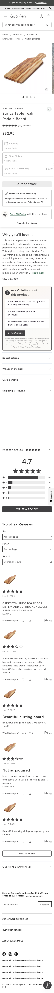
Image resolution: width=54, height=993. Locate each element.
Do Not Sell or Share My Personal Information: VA (22, 978)
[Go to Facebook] (4, 954)
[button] (23, 97)
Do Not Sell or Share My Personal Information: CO (22, 966)
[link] (49, 16)
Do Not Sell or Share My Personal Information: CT (22, 972)
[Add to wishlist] (49, 109)
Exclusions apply (34, 896)
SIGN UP (44, 904)
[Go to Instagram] (10, 954)
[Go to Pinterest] (16, 954)
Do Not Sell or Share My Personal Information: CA (22, 960)
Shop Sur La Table (12, 108)
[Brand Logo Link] (22, 16)
